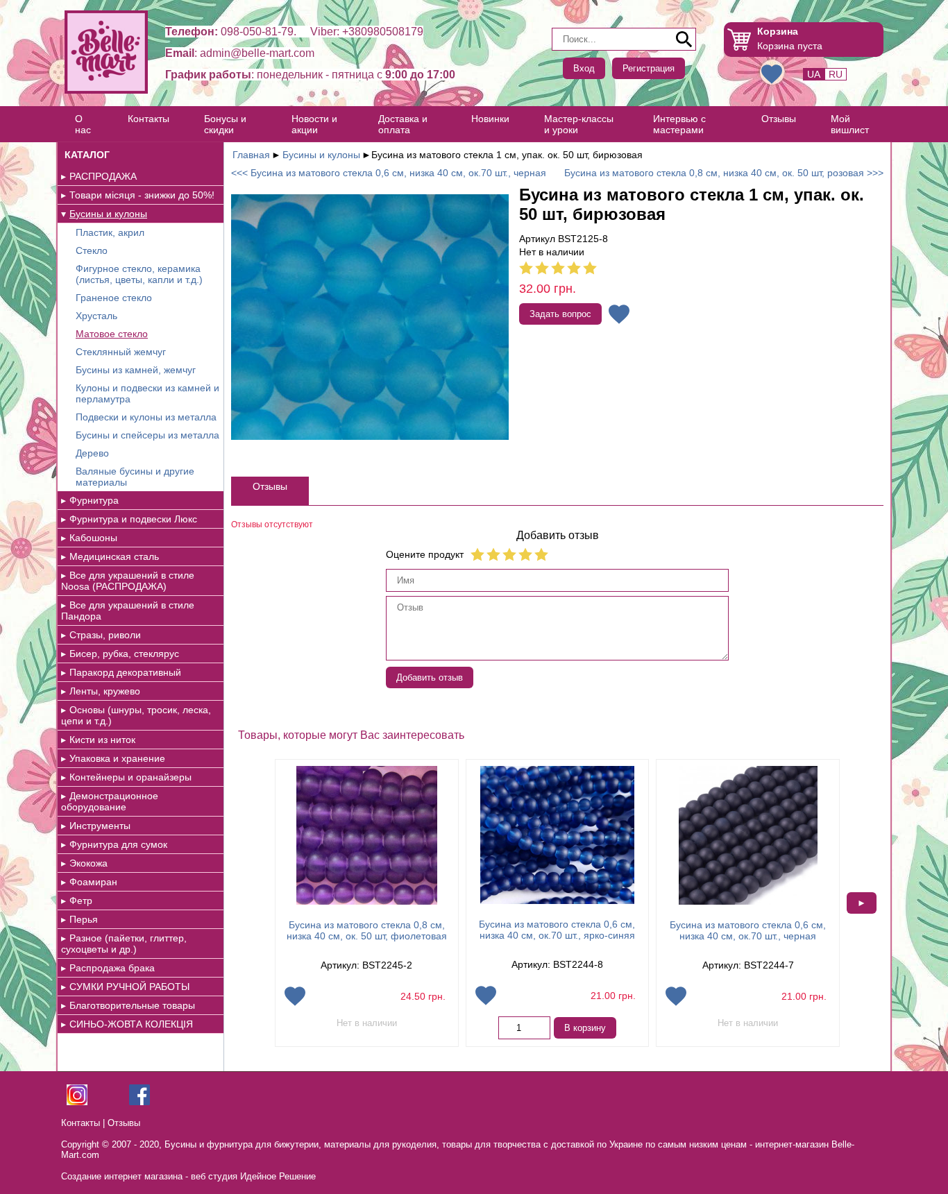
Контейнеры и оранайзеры (130, 777)
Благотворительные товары (132, 1005)
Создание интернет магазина (122, 1176)
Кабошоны (93, 537)
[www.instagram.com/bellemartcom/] (77, 1102)
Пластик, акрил (110, 232)
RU (836, 74)
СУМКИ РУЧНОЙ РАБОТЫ (129, 986)
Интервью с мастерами (679, 124)
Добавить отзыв (429, 677)
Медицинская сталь (114, 556)
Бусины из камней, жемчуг (136, 369)
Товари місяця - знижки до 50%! (141, 195)
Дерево (92, 453)
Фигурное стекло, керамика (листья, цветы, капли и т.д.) (139, 274)
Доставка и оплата (403, 124)
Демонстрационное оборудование (109, 801)
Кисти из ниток (102, 739)
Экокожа (88, 863)
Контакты (148, 118)
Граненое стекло (114, 297)
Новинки (490, 118)
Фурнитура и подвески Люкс (133, 518)
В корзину (585, 1028)
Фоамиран (93, 881)
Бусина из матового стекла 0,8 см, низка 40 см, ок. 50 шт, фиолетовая (367, 930)
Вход (584, 68)
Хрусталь (96, 315)
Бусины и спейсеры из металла (147, 435)
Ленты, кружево (104, 691)
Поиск (684, 39)
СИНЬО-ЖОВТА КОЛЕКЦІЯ (131, 1024)
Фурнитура (94, 500)
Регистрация (649, 68)
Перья (83, 919)
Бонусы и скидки (225, 124)
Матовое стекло (112, 333)
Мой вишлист (850, 124)
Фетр (80, 900)
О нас (83, 124)
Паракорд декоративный (125, 672)
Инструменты (99, 825)
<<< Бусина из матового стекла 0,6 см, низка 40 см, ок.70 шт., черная (388, 172)
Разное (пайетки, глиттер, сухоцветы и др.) (124, 943)
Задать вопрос (560, 314)
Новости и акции (314, 124)
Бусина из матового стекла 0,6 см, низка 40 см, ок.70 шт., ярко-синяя (557, 930)
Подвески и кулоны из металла (146, 417)
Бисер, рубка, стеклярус (124, 653)
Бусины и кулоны (108, 213)
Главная (251, 154)
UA (813, 74)
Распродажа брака (112, 967)
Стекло (92, 250)
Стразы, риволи (105, 634)
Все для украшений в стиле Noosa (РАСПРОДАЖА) (127, 581)
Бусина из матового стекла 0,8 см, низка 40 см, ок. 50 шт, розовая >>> (723, 172)
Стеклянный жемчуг (121, 351)
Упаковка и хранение (117, 758)
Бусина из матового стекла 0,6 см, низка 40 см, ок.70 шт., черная (748, 930)
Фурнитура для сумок (118, 844)
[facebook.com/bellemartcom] (139, 1102)
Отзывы (778, 118)
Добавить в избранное (619, 314)
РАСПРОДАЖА (103, 176)
